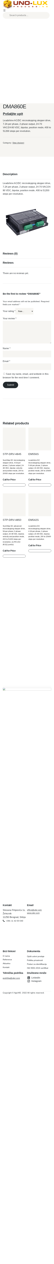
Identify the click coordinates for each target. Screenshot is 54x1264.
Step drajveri (18, 143)
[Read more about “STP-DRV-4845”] (14, 484)
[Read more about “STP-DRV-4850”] (14, 556)
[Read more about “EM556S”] (39, 484)
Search (47, 15)
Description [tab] (10, 174)
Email (6, 361)
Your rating (9, 311)
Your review (9, 318)
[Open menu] (4, 10)
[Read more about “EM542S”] (39, 550)
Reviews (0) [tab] (10, 253)
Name (6, 348)
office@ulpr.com (34, 910)
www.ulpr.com (33, 913)
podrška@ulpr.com (11, 978)
